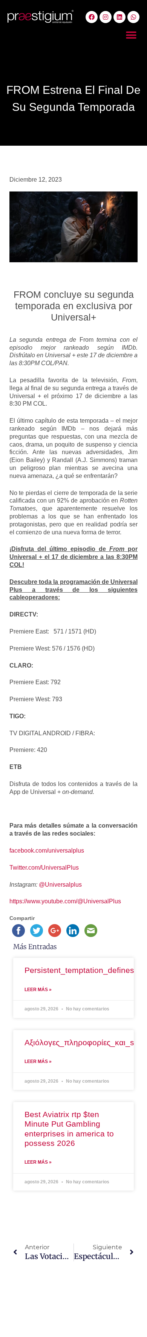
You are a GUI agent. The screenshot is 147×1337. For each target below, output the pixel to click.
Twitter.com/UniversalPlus (44, 867)
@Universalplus (60, 884)
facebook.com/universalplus (46, 850)
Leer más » (38, 989)
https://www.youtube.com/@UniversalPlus (65, 901)
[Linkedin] (119, 17)
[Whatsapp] (133, 17)
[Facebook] (92, 17)
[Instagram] (106, 17)
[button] (130, 35)
